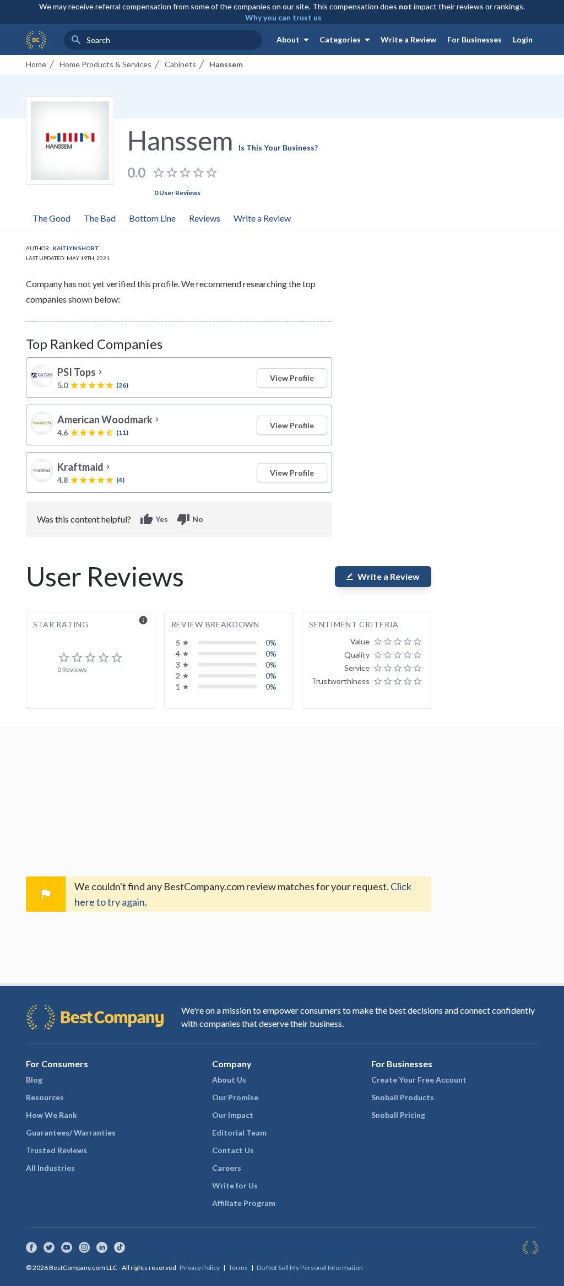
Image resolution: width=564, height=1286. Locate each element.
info (143, 620)
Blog (34, 1079)
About (294, 39)
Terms (238, 1267)
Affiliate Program (243, 1203)
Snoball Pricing (398, 1115)
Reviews (204, 218)
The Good (51, 218)
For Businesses (474, 39)
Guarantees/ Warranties (71, 1132)
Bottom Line (152, 218)
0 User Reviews (177, 193)
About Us (229, 1079)
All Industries (50, 1167)
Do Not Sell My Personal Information (310, 1267)
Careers (226, 1167)
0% (270, 642)
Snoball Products (402, 1097)
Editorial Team (239, 1132)
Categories (346, 39)
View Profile (292, 378)
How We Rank (51, 1115)
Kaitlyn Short (76, 248)
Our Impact (232, 1115)
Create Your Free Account (419, 1079)
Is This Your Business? (278, 147)
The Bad (100, 218)
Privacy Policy (200, 1267)
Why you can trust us (283, 17)
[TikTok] (119, 1247)
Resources (45, 1097)
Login (523, 39)
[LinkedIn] (101, 1247)
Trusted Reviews (56, 1150)
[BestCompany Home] (36, 40)
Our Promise (235, 1097)
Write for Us (235, 1185)
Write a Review (408, 39)
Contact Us (233, 1150)
